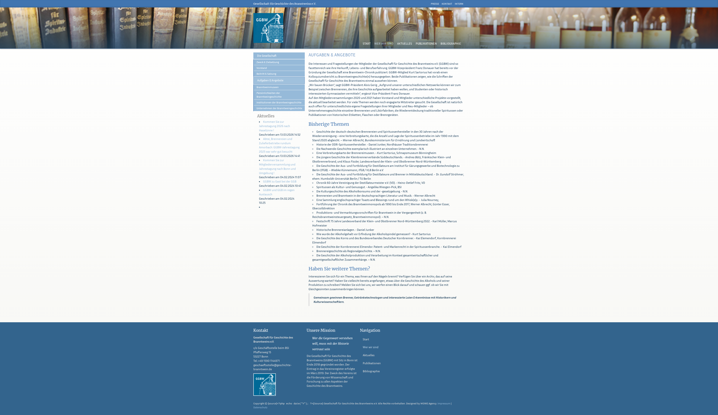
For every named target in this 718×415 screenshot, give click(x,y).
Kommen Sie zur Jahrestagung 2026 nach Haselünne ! (274, 126)
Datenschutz (260, 407)
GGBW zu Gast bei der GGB (279, 181)
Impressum (444, 403)
